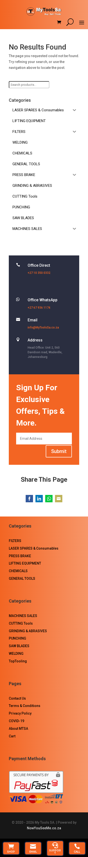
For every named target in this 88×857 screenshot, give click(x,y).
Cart (12, 736)
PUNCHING (17, 638)
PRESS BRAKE (20, 556)
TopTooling (18, 661)
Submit (58, 451)
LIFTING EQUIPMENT (25, 563)
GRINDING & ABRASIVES (28, 631)
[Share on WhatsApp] (49, 498)
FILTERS (15, 541)
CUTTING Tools (21, 623)
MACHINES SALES (23, 616)
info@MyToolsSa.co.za (43, 327)
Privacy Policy (20, 713)
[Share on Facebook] (29, 498)
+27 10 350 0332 (39, 273)
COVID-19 (16, 721)
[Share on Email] (58, 498)
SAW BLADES (19, 646)
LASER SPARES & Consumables (33, 548)
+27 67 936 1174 (39, 307)
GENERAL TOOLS (22, 578)
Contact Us (17, 698)
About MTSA (18, 729)
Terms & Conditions (24, 706)
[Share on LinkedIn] (39, 498)
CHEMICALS (18, 571)
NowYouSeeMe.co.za (44, 828)
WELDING (16, 653)
